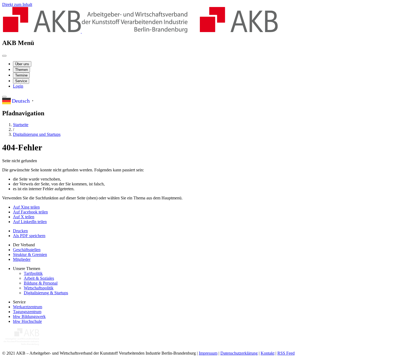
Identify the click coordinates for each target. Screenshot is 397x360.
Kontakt (267, 353)
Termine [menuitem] (21, 75)
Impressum (208, 353)
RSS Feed (286, 353)
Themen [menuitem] (21, 70)
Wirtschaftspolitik (38, 288)
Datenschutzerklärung (239, 353)
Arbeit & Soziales (39, 278)
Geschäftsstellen (27, 249)
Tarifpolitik (33, 273)
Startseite (20, 124)
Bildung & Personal (41, 283)
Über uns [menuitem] (22, 64)
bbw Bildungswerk (29, 316)
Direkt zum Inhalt (17, 4)
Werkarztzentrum (27, 306)
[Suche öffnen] (4, 97)
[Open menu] (4, 56)
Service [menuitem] (21, 81)
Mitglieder (22, 259)
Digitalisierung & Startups (46, 292)
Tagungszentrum (27, 311)
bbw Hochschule (27, 321)
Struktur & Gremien (30, 254)
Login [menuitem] (18, 86)
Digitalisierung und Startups (36, 134)
